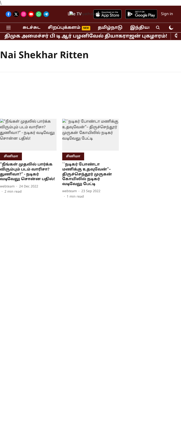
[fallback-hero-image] (28, 135)
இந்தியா (141, 27)
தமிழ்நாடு (110, 27)
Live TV (75, 14)
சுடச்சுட (31, 27)
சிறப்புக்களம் (64, 27)
